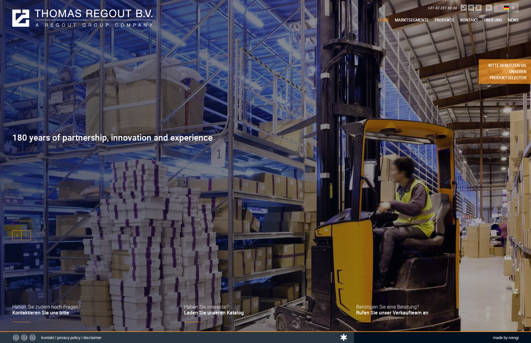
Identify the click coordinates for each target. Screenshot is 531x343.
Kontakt (469, 20)
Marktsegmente (412, 20)
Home (383, 20)
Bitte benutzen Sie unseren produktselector (507, 71)
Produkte (444, 20)
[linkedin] (489, 8)
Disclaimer (92, 337)
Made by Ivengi (506, 337)
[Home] (82, 18)
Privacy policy (69, 337)
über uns (493, 20)
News (513, 20)
